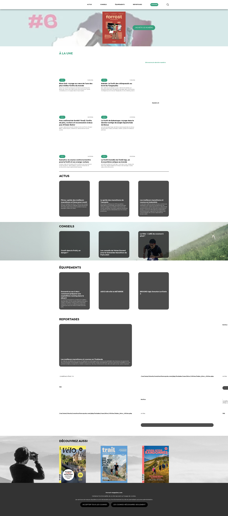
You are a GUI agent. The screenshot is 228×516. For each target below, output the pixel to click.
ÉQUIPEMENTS (120, 4)
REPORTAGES (137, 4)
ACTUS (89, 4)
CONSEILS (103, 4)
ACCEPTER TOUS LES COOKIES (94, 504)
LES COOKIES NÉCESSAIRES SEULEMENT (129, 504)
